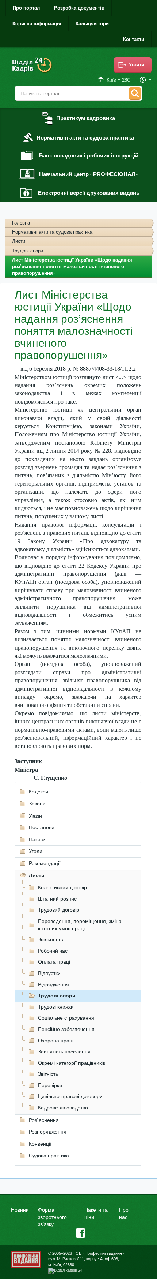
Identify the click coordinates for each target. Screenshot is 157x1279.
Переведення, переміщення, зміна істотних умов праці (80, 924)
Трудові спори (27, 250)
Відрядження (53, 984)
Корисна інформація (36, 23)
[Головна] (32, 69)
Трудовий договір (58, 910)
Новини (20, 1210)
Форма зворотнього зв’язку (52, 1217)
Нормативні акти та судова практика (52, 232)
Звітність (48, 1074)
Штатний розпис (57, 899)
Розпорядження (47, 1132)
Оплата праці (54, 962)
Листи (18, 241)
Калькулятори (92, 23)
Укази (35, 816)
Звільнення (51, 939)
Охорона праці (55, 1040)
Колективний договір (62, 887)
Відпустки (49, 973)
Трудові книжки (56, 1007)
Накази (37, 839)
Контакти (133, 39)
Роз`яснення (44, 1120)
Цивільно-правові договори (70, 1096)
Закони (37, 804)
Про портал (26, 8)
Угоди (35, 851)
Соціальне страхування (66, 1018)
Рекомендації (45, 863)
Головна (21, 223)
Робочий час (53, 951)
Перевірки (50, 1085)
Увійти (136, 64)
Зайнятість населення (64, 1051)
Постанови (41, 827)
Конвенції (40, 1144)
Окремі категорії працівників (71, 1063)
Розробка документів (79, 8)
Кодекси (38, 791)
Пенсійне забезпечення (66, 1029)
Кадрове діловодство (63, 1108)
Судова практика (49, 1155)
